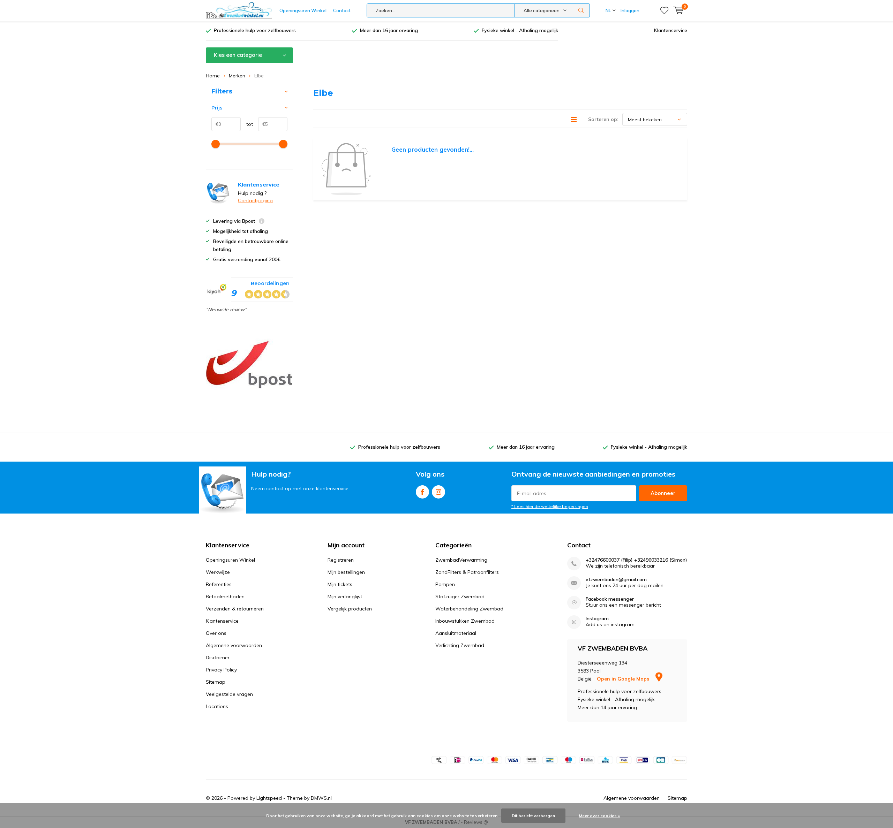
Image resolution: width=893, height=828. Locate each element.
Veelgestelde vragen (229, 694)
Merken (237, 76)
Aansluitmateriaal (455, 633)
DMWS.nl (321, 798)
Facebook (422, 492)
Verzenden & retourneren (235, 609)
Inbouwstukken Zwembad (465, 621)
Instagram (438, 492)
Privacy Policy (221, 670)
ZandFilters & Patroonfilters (467, 572)
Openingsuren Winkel (303, 10)
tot (247, 124)
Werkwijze (218, 572)
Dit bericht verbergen (533, 815)
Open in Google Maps (624, 679)
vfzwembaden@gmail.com (616, 580)
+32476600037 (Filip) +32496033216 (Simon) (636, 560)
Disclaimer (218, 657)
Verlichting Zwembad (459, 645)
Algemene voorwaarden (234, 645)
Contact (342, 10)
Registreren (341, 560)
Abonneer (663, 493)
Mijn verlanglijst (345, 596)
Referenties (219, 584)
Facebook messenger (610, 599)
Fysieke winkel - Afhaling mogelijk (520, 30)
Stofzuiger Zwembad (460, 596)
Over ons (216, 633)
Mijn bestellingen (346, 572)
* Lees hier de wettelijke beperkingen (549, 506)
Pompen (445, 584)
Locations (217, 706)
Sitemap (215, 682)
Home (213, 76)
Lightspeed (269, 798)
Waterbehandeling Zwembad (469, 609)
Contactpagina (255, 200)
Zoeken (581, 10)
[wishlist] (664, 10)
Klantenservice (670, 30)
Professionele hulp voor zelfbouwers (255, 30)
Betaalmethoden (225, 596)
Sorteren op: (603, 119)
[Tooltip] (261, 222)
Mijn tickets (340, 584)
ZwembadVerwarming (461, 560)
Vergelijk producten (350, 609)
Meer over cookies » (599, 815)
